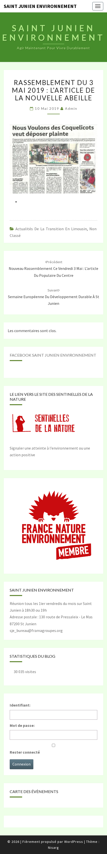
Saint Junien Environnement (40, 6)
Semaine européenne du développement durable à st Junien (53, 297)
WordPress (73, 841)
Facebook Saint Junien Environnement (53, 355)
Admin (71, 108)
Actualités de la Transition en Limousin (51, 228)
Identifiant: (20, 705)
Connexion (21, 764)
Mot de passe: (22, 725)
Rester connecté (25, 752)
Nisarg (53, 847)
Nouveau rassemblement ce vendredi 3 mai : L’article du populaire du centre (53, 269)
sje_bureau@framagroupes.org (36, 630)
